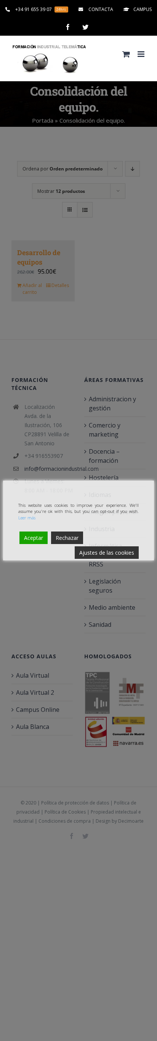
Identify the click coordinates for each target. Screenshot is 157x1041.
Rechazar (67, 537)
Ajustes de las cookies (106, 552)
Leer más (26, 517)
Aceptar (33, 537)
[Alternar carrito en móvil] (126, 54)
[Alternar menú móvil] (142, 54)
